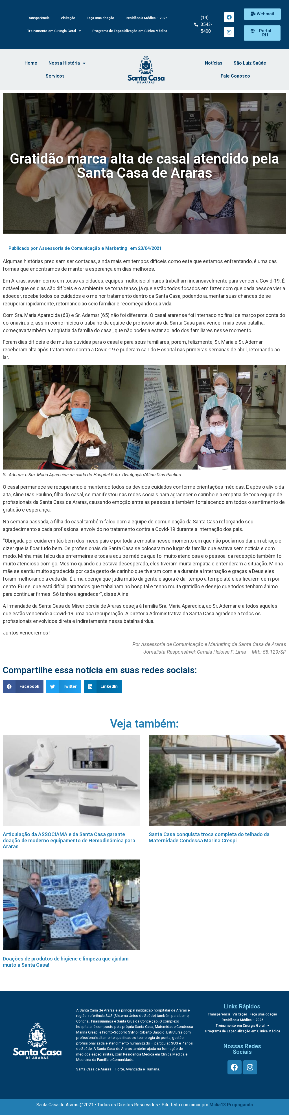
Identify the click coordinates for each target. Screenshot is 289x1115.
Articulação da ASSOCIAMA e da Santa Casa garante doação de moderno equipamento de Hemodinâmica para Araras (69, 840)
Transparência (38, 18)
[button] (262, 14)
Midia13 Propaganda (231, 1104)
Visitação (68, 18)
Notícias (213, 63)
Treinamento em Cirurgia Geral (51, 31)
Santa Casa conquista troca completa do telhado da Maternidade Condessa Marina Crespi (209, 837)
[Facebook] (229, 17)
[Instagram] (229, 32)
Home (31, 63)
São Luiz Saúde (250, 63)
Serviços (55, 76)
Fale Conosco (235, 76)
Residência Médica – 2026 (146, 18)
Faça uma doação (100, 18)
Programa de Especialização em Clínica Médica (129, 31)
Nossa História (64, 63)
